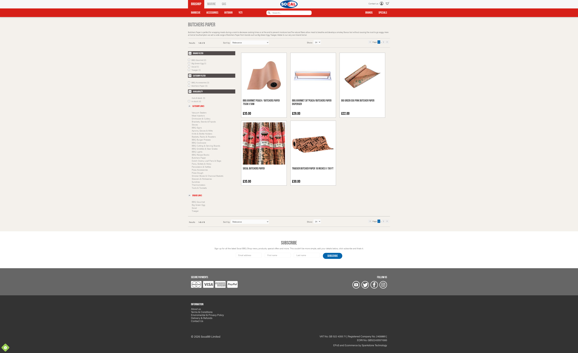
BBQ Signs (197, 127)
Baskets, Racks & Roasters (204, 136)
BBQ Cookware (199, 142)
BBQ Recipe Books (200, 154)
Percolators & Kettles (201, 166)
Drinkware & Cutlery (201, 118)
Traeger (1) (195, 70)
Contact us (373, 3)
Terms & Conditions (202, 312)
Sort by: (226, 42)
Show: (310, 42)
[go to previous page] (370, 42)
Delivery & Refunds (201, 318)
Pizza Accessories (200, 169)
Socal (194, 207)
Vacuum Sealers (199, 112)
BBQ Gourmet (198, 201)
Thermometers (198, 184)
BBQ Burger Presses (201, 139)
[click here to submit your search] (268, 13)
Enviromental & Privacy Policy (207, 315)
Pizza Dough (197, 172)
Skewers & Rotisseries (202, 178)
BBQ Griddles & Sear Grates (205, 148)
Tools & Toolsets (199, 187)
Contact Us (197, 321)
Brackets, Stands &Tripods (204, 121)
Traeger (195, 210)
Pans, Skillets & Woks (201, 163)
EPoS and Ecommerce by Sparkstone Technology (360, 345)
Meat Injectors (198, 115)
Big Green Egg (198, 204)
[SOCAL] (289, 4)
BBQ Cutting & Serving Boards (206, 145)
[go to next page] (387, 42)
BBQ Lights (197, 151)
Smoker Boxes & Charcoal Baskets (207, 175)
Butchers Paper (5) (199, 85)
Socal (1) (195, 66)
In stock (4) (196, 101)
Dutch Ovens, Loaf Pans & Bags (206, 160)
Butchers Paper (199, 157)
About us (196, 309)
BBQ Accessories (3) (200, 82)
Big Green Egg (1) (198, 63)
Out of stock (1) (198, 98)
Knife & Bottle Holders (202, 133)
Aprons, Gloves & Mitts (202, 130)
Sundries (196, 181)
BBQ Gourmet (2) (198, 60)
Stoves (195, 124)
